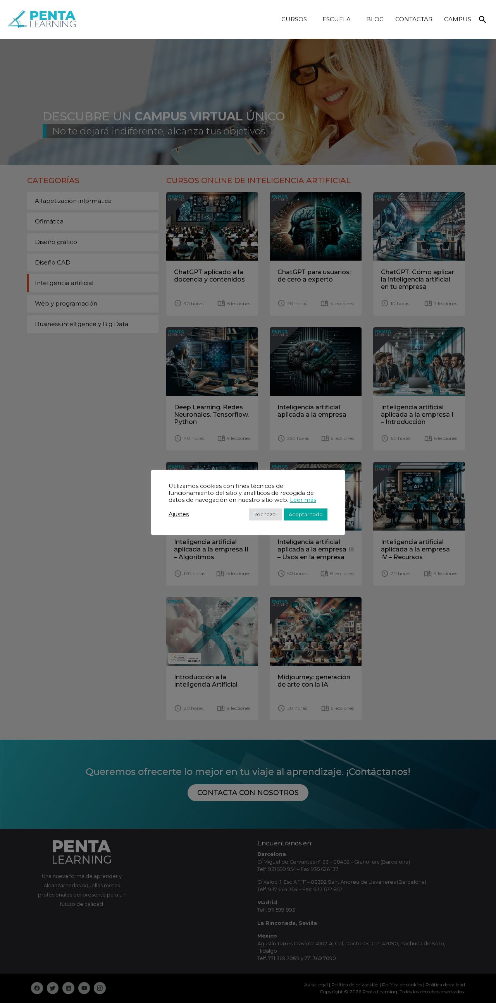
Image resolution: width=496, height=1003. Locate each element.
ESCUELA (336, 19)
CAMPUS (457, 19)
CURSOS (294, 19)
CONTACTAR (413, 19)
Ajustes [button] (179, 514)
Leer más (303, 499)
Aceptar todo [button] (306, 514)
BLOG (375, 19)
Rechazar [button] (265, 514)
